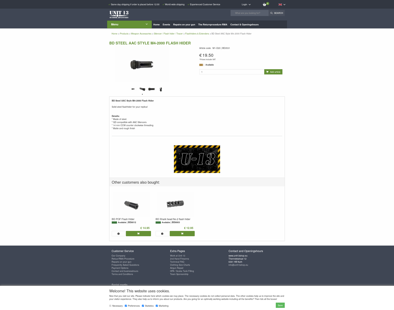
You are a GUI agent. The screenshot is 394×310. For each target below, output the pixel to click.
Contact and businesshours (125, 270)
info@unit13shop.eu (238, 264)
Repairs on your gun (121, 261)
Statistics (149, 305)
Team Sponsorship (179, 274)
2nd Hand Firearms (179, 258)
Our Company (118, 255)
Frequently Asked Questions (125, 264)
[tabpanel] (133, 89)
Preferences (134, 305)
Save (280, 305)
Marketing (164, 305)
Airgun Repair (176, 267)
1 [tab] (142, 94)
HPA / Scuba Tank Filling (182, 270)
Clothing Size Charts (180, 264)
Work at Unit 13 (177, 255)
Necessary (117, 305)
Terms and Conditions (122, 274)
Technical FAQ (177, 261)
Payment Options (120, 267)
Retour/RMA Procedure (123, 258)
